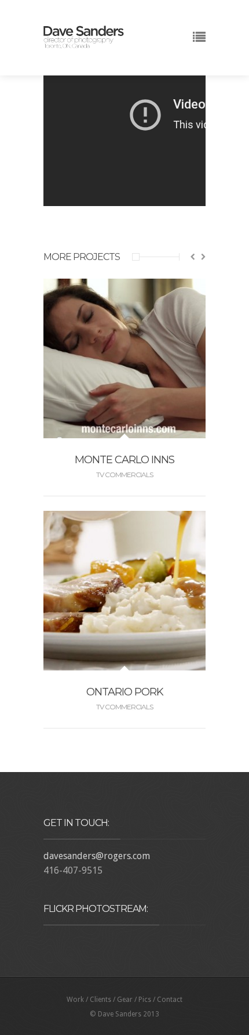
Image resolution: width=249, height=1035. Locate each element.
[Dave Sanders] (83, 41)
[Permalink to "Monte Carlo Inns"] (124, 431)
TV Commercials (124, 474)
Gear (125, 1000)
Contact (169, 1000)
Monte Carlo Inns (124, 459)
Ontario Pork (124, 692)
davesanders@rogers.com (96, 855)
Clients (100, 1000)
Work (75, 1000)
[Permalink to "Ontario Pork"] (124, 663)
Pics (144, 1000)
